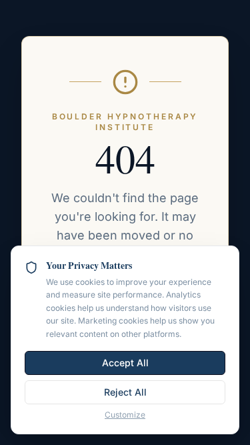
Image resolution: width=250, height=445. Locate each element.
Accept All (125, 362)
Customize (125, 415)
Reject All (125, 392)
